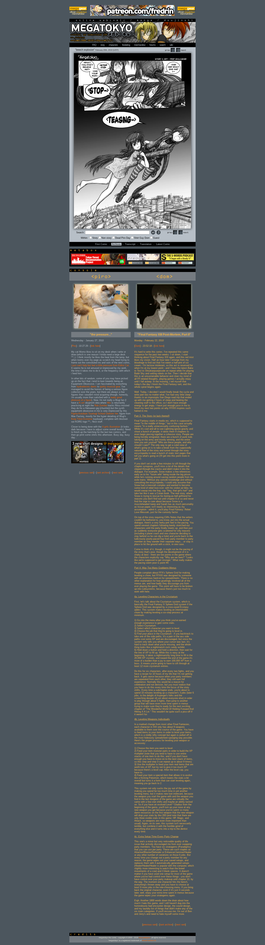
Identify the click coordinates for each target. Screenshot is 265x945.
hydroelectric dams (86, 386)
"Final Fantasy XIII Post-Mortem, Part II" (164, 334)
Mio (109, 402)
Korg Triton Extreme (81, 419)
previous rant (86, 472)
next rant (117, 472)
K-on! (82, 402)
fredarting (126, 45)
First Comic (101, 244)
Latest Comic (163, 244)
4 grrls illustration (111, 426)
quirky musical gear (110, 386)
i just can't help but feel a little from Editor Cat (100, 365)
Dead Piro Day (122, 238)
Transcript (130, 244)
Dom (137, 346)
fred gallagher (144, 938)
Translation (145, 244)
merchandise (139, 45)
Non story (106, 238)
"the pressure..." (101, 334)
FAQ (94, 45)
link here (95, 346)
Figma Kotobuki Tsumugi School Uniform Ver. (95, 413)
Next (181, 50)
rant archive (103, 472)
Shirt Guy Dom (141, 238)
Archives (116, 244)
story (102, 45)
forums (152, 45)
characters (113, 45)
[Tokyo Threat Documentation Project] (98, 263)
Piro (74, 346)
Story (95, 238)
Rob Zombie (100, 405)
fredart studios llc (149, 940)
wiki (171, 45)
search (162, 45)
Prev (169, 50)
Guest (156, 238)
